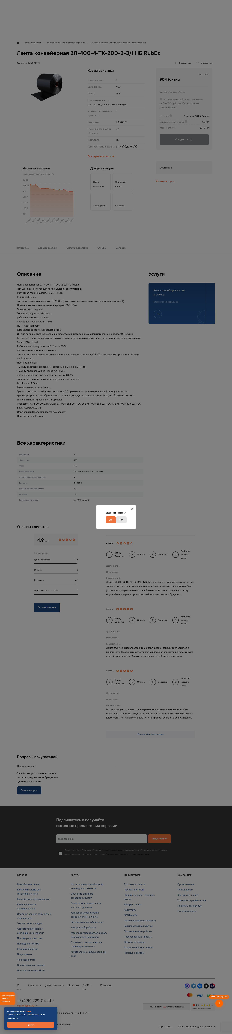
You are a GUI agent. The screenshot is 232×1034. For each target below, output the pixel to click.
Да (110, 519)
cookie (28, 1011)
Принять (31, 1024)
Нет (121, 519)
